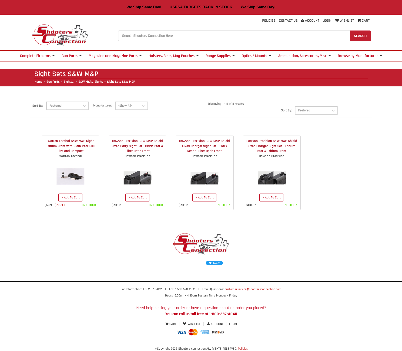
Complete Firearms (35, 55)
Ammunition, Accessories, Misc (302, 55)
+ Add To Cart (70, 197)
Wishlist (347, 20)
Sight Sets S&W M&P (121, 82)
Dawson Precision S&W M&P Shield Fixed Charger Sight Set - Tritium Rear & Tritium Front (271, 146)
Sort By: (37, 106)
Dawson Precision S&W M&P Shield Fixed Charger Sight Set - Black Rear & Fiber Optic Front (204, 146)
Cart (172, 324)
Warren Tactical (70, 156)
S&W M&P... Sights (90, 82)
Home (38, 82)
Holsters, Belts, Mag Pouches (171, 55)
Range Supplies (218, 55)
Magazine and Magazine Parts (113, 55)
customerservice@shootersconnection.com (253, 289)
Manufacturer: (102, 105)
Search (360, 35)
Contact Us (288, 20)
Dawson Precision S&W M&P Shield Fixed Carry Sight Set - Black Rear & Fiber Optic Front (137, 146)
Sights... (69, 82)
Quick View (70, 173)
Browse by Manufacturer (358, 55)
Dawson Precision (137, 156)
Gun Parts (69, 55)
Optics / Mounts (254, 55)
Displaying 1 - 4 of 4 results (226, 104)
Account (311, 20)
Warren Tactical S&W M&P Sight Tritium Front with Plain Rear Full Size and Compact (70, 146)
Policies (269, 20)
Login (326, 20)
